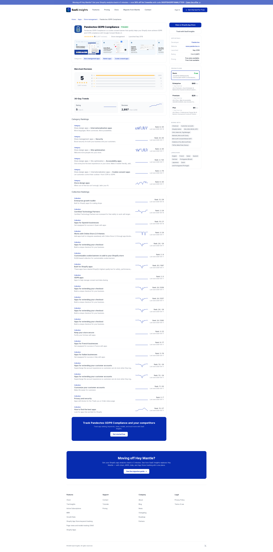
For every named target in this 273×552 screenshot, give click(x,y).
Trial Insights (71, 504)
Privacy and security (83, 398)
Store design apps (82, 183)
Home (74, 19)
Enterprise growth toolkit (85, 201)
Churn (69, 500)
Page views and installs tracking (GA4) (80, 525)
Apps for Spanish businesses (86, 223)
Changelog (142, 513)
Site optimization (89, 150)
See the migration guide (136, 471)
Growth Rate (71, 517)
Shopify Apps (71, 530)
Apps (80, 19)
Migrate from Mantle (131, 10)
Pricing (107, 10)
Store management (90, 19)
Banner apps (107, 58)
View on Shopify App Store (185, 25)
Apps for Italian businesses (85, 354)
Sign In (177, 10)
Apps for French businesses (86, 343)
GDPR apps (78, 278)
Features (95, 10)
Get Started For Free (196, 10)
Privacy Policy (180, 500)
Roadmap (142, 517)
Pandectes (196, 42)
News (141, 508)
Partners (142, 521)
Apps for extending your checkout (88, 245)
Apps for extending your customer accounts (93, 365)
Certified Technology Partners (87, 212)
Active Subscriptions (74, 508)
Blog (140, 504)
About (141, 500)
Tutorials (106, 504)
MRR (68, 513)
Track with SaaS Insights (185, 31)
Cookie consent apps (122, 58)
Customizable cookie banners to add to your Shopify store (99, 256)
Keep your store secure (84, 332)
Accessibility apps (97, 161)
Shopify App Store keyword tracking (80, 521)
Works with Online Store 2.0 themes (89, 234)
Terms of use (179, 504)
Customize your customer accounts (89, 387)
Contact (148, 10)
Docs (117, 10)
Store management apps (92, 58)
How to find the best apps (85, 409)
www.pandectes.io (193, 46)
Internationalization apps (93, 128)
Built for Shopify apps (83, 267)
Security (88, 139)
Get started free (119, 434)
